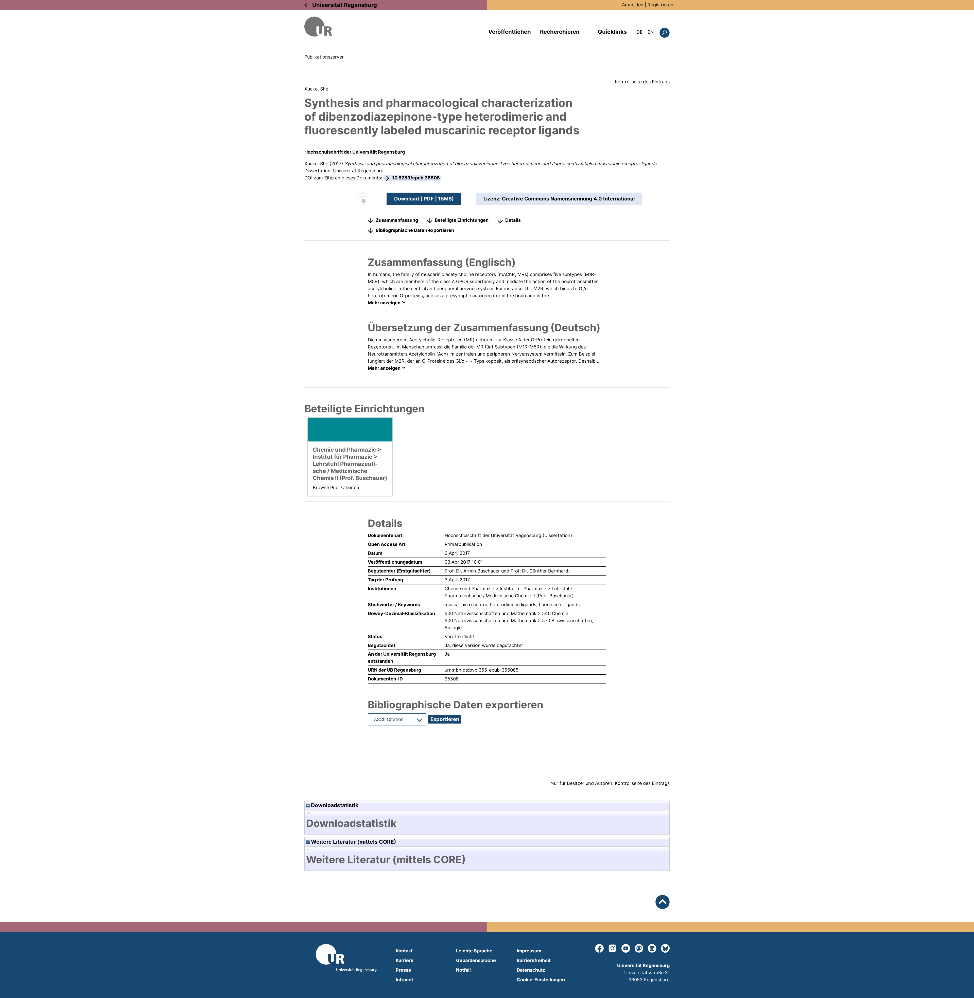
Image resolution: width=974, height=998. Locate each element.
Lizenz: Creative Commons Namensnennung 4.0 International (559, 199)
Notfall (463, 970)
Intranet (404, 979)
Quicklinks (612, 31)
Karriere (404, 960)
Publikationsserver (324, 57)
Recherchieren (560, 31)
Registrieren (660, 4)
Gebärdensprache (476, 960)
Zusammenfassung (397, 220)
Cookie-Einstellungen (541, 979)
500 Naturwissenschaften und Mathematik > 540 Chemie (506, 613)
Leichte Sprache (474, 950)
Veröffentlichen (509, 31)
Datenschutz (531, 970)
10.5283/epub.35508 (416, 177)
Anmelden (632, 4)
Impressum (529, 950)
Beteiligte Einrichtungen (462, 220)
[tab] (487, 823)
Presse (403, 970)
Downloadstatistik (334, 805)
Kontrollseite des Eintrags (642, 81)
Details (513, 220)
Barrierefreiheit (534, 960)
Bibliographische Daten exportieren (415, 230)
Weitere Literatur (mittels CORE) (353, 842)
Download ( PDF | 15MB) (424, 199)
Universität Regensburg (344, 5)
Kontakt (404, 950)
